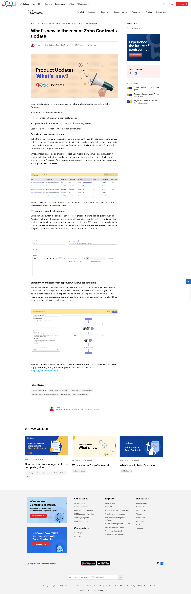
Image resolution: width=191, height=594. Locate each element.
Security (45, 586)
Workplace (24, 4)
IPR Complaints (64, 586)
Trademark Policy (120, 586)
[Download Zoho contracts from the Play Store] (88, 563)
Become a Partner (81, 507)
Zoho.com (9, 4)
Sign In (171, 4)
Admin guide (141, 510)
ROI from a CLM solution (83, 510)
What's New (140, 518)
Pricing (149, 12)
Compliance (54, 586)
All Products (82, 4)
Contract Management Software (59, 390)
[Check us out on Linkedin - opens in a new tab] (162, 563)
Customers (105, 12)
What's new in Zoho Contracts (137, 465)
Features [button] (91, 12)
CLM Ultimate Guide (81, 521)
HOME (33, 23)
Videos (139, 514)
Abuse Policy (154, 586)
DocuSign (78, 533)
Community (140, 521)
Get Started (182, 4)
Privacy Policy (98, 586)
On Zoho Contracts (45, 23)
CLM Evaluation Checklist (84, 514)
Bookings (49, 4)
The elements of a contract (115, 514)
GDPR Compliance (142, 586)
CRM (40, 4)
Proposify (78, 536)
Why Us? (80, 12)
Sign (33, 4)
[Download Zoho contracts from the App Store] (103, 563)
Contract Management (39, 390)
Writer (71, 4)
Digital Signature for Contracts (117, 510)
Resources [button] (136, 12)
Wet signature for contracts (115, 527)
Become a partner (121, 12)
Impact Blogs (141, 503)
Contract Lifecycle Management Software (45, 394)
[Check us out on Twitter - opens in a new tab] (157, 563)
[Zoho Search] (163, 4)
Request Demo (79, 503)
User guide (140, 507)
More (27, 477)
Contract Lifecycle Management (82, 390)
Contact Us (38, 586)
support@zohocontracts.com (44, 371)
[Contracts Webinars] (47, 510)
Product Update (65, 394)
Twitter (130, 73)
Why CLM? (109, 507)
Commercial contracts (114, 531)
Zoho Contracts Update (80, 394)
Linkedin (135, 73)
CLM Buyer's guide (81, 518)
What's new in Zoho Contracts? (90, 465)
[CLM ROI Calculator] (47, 540)
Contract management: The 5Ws (117, 524)
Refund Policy (109, 586)
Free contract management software (115, 519)
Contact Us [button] (160, 12)
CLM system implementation (116, 534)
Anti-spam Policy (75, 586)
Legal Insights (30, 473)
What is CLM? (110, 503)
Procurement (60, 4)
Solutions (139, 528)
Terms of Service (87, 586)
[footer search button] (120, 577)
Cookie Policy (131, 586)
